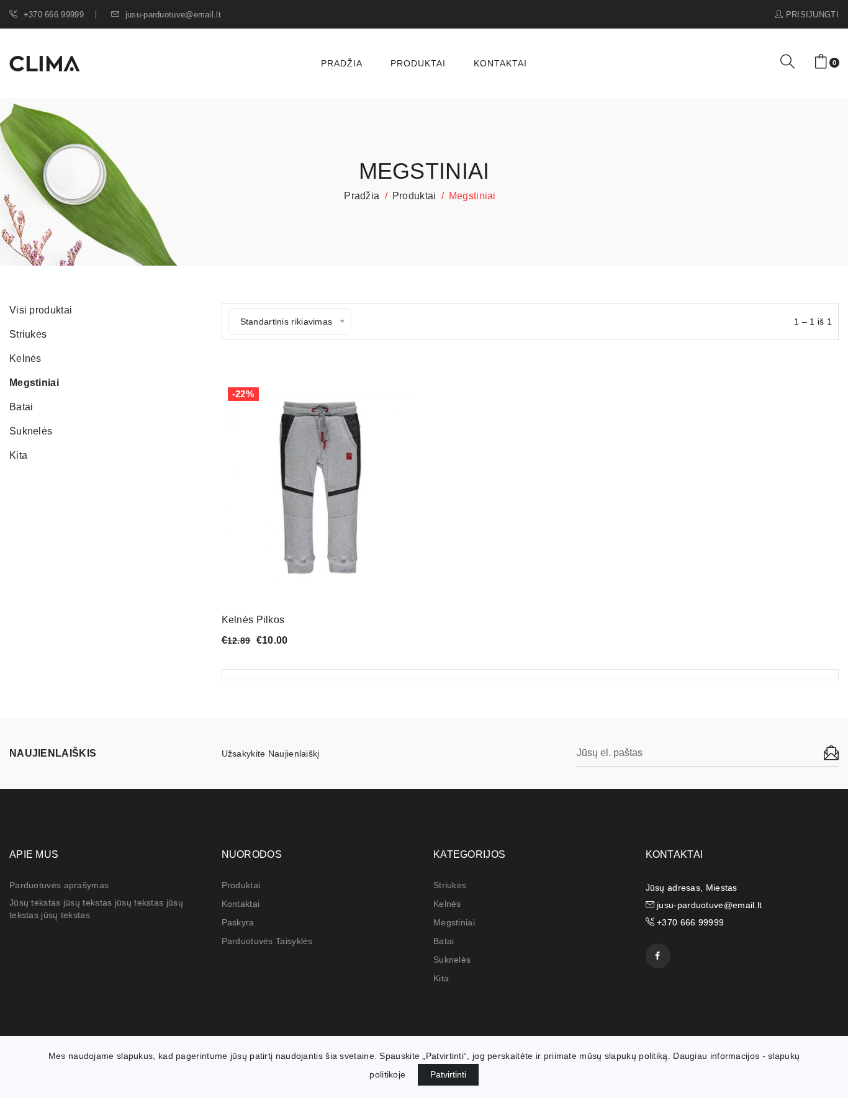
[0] (821, 62)
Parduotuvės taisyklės (267, 941)
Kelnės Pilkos (253, 619)
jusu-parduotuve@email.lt (171, 14)
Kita (441, 978)
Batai (443, 941)
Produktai (418, 63)
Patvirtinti (448, 1074)
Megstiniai (454, 922)
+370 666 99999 (52, 14)
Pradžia (342, 63)
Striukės (449, 885)
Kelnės (447, 904)
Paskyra (238, 922)
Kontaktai (500, 63)
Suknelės (452, 960)
